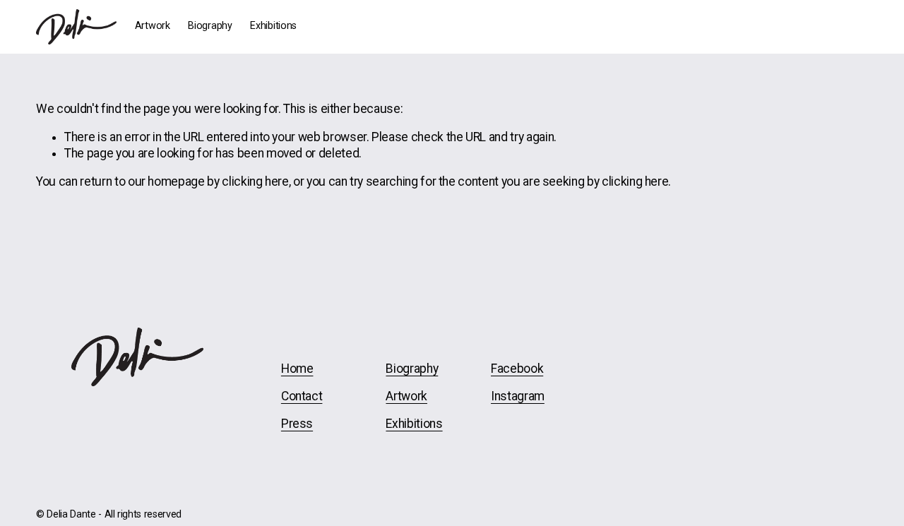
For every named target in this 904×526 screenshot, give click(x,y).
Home (297, 368)
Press (297, 424)
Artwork (152, 26)
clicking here (255, 181)
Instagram (518, 396)
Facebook (517, 368)
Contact (302, 396)
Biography (210, 26)
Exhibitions (273, 26)
